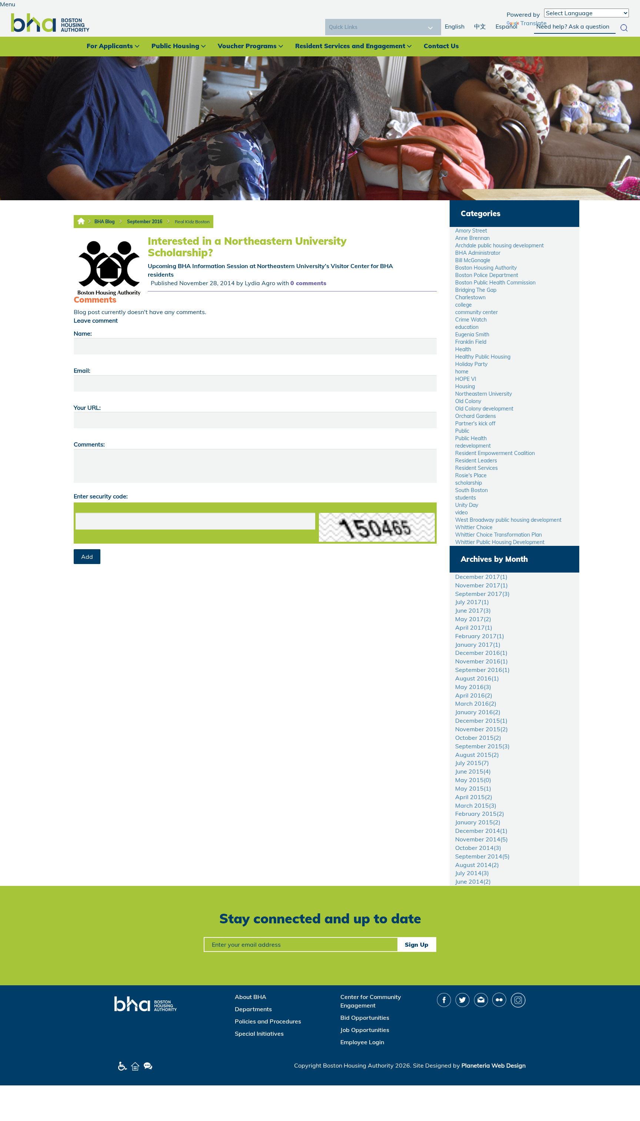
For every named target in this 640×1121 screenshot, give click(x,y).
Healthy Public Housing (482, 356)
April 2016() (473, 695)
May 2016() (473, 686)
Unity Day (466, 505)
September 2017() (482, 593)
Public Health (471, 438)
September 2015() (482, 746)
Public (462, 431)
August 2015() (477, 754)
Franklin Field (470, 342)
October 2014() (478, 847)
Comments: (89, 444)
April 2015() (473, 797)
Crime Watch (471, 319)
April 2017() (473, 627)
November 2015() (481, 729)
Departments (253, 1009)
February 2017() (479, 636)
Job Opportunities (364, 1029)
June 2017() (473, 610)
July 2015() (472, 762)
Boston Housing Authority (486, 267)
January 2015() (477, 822)
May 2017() (473, 619)
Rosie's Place (471, 475)
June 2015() (473, 771)
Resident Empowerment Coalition (495, 453)
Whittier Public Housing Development (499, 542)
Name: (83, 333)
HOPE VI (465, 379)
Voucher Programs (247, 46)
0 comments (308, 283)
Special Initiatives (259, 1033)
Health (463, 349)
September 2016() (482, 669)
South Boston (471, 490)
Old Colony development (484, 408)
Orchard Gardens (475, 416)
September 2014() (482, 856)
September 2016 (144, 221)
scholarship (468, 482)
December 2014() (481, 830)
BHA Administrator (477, 253)
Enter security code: (101, 496)
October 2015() (478, 737)
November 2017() (481, 585)
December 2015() (481, 720)
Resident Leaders (476, 460)
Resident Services (476, 468)
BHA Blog (104, 221)
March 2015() (475, 805)
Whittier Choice (474, 527)
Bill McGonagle (472, 260)
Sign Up (416, 944)
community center (476, 312)
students (465, 497)
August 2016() (477, 678)
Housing (465, 386)
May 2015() (473, 780)
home (462, 371)
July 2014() (472, 873)
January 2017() (477, 644)
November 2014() (481, 839)
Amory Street (471, 230)
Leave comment (96, 320)
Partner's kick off (475, 423)
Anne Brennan (472, 238)
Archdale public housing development (499, 245)
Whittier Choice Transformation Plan (498, 534)
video (461, 512)
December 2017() (481, 576)
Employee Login (362, 1042)
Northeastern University (483, 393)
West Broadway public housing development (508, 520)
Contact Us (441, 46)
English (454, 26)
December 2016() (481, 652)
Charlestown (470, 297)
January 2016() (477, 712)
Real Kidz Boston (192, 221)
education (467, 327)
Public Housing (175, 46)
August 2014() (477, 864)
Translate (533, 23)
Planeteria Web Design (493, 1065)
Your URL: (87, 407)
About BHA (250, 996)
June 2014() (473, 881)
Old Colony (468, 401)
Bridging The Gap (475, 290)
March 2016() (475, 703)
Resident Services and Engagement (350, 46)
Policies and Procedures (268, 1021)
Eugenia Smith (472, 334)
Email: (82, 370)
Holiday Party (471, 364)
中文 (480, 26)
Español (506, 26)
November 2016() (481, 661)
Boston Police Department (486, 275)
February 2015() (479, 813)
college (463, 304)
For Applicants (110, 46)
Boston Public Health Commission (495, 282)
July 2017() (472, 602)
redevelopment (473, 445)
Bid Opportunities (364, 1017)
